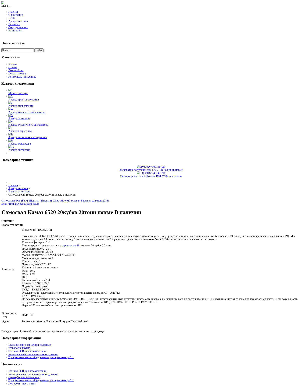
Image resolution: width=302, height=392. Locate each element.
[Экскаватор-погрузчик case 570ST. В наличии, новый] (151, 166)
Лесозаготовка (17, 73)
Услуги (12, 64)
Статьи (12, 67)
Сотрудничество (18, 27)
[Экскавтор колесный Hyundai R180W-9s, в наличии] (151, 172)
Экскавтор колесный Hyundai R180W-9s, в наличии (151, 176)
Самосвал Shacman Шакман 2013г (89, 200)
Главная (13, 11)
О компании (15, 14)
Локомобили (15, 70)
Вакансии (14, 24)
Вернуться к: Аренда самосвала (20, 203)
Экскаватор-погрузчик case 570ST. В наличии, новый (151, 169)
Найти (39, 50)
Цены (11, 17)
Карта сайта (15, 30)
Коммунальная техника (22, 76)
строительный (70, 245)
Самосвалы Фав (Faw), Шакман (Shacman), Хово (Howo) (35, 200)
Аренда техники (18, 21)
